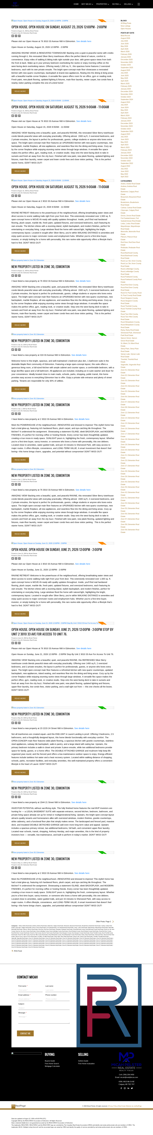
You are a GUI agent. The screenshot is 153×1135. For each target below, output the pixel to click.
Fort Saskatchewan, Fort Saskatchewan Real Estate (60, 927)
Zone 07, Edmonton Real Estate (36, 940)
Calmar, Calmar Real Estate (131, 208)
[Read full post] (62, 22)
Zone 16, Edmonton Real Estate (19, 941)
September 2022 (127, 163)
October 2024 (126, 97)
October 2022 (126, 161)
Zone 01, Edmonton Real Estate (37, 938)
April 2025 (124, 81)
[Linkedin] (128, 1088)
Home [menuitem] (76, 4)
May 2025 (124, 78)
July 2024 (124, 105)
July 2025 (124, 73)
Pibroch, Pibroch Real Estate (30, 929)
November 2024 (127, 94)
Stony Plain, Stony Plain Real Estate (63, 936)
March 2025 (125, 83)
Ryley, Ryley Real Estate (88, 934)
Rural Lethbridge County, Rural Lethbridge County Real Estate (52, 931)
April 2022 (124, 177)
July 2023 (124, 137)
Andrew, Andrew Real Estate (40, 925)
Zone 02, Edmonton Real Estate (54, 938)
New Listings (125, 26)
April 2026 (124, 49)
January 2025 (126, 89)
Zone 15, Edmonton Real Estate (104, 940)
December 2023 (127, 123)
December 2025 (127, 59)
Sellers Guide (83, 1061)
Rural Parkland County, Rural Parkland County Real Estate (84, 931)
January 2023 (126, 153)
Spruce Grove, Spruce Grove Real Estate (26, 936)
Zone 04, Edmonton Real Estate (88, 938)
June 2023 (125, 139)
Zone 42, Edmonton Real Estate (19, 945)
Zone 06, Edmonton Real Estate (19, 940)
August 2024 (125, 102)
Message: (22, 1013)
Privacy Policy (113, 1106)
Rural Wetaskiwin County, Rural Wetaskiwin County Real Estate (65, 934)
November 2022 (127, 158)
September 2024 (127, 99)
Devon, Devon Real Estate (39, 927)
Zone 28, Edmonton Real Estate (53, 943)
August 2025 (125, 70)
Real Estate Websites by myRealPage (130, 1106)
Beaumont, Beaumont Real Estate (72, 925)
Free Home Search (52, 1063)
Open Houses (126, 29)
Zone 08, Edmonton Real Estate (53, 940)
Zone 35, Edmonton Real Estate (104, 943)
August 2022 (125, 166)
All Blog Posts (126, 23)
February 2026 (126, 54)
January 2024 (126, 121)
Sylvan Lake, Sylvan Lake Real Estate (83, 936)
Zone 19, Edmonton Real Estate (70, 941)
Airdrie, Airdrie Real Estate (25, 925)
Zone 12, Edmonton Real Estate (70, 940)
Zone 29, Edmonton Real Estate (70, 943)
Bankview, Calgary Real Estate (56, 925)
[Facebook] (121, 1088)
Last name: (49, 986)
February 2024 (126, 118)
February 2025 (126, 86)
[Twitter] (131, 1088)
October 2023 (126, 129)
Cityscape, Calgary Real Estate (24, 927)
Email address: (24, 995)
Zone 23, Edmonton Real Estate (19, 943)
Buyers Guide (50, 1061)
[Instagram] (124, 1088)
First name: (22, 986)
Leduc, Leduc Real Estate (81, 927)
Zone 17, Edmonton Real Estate (36, 941)
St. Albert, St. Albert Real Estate (46, 936)
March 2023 (125, 147)
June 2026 (125, 44)
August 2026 (125, 38)
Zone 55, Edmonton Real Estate (70, 945)
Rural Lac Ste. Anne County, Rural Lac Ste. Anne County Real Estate (131, 263)
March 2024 (125, 115)
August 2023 (125, 134)
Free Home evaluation (86, 1063)
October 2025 (126, 65)
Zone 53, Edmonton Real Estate (53, 945)
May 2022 (124, 174)
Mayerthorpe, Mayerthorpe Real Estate (98, 927)
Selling (127, 4)
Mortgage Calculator (52, 1066)
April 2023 (124, 145)
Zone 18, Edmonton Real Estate (53, 941)
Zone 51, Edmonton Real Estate (36, 945)
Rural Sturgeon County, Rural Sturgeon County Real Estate (75, 933)
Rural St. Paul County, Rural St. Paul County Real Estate (44, 933)
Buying (115, 4)
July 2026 (124, 41)
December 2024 (127, 91)
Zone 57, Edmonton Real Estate (104, 945)
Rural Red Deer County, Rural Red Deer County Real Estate (129, 287)
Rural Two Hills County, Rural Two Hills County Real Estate (33, 934)
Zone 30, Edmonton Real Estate (27, 33)
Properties (101, 4)
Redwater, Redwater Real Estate (64, 929)
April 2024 (124, 113)
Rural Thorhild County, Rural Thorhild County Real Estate (131, 308)
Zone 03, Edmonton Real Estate (71, 938)
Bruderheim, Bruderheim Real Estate (91, 925)
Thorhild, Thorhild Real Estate (101, 936)
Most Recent (125, 36)
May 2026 (124, 46)
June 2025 (125, 75)
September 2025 (127, 67)
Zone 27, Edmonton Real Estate (36, 943)
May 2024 (124, 110)
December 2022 (127, 155)
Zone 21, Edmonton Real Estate (104, 941)
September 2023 (127, 131)
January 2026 (126, 57)
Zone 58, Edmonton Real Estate (19, 947)
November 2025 (127, 62)
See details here (83, 41)
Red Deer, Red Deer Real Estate (47, 929)
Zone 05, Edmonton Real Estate (105, 938)
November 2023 (127, 126)
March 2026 (125, 51)
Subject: (21, 1004)
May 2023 (124, 142)
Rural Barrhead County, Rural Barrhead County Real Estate (88, 929)
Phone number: (51, 995)
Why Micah (86, 4)
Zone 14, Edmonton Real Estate (87, 940)
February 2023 (126, 150)
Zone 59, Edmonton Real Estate (36, 947)
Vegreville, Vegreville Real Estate (19, 938)
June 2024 (125, 107)
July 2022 (124, 169)
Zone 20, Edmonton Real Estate (87, 941)
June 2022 (125, 171)
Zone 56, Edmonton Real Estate (87, 945)
